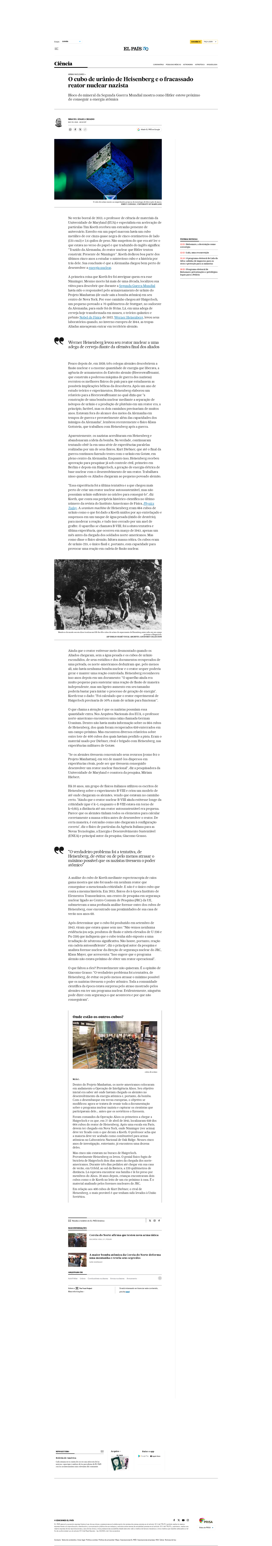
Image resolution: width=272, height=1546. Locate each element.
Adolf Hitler (73, 1278)
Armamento (132, 1278)
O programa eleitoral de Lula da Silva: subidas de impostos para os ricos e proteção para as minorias (199, 261)
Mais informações (75, 1291)
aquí (128, 1291)
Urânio (83, 1278)
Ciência (63, 64)
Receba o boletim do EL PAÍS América (88, 1221)
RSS (157, 1540)
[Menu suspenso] (56, 49)
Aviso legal (81, 1540)
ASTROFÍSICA (200, 65)
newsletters (62, 1451)
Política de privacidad (106, 1540)
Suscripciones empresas (146, 1540)
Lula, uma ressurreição (197, 252)
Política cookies (92, 1540)
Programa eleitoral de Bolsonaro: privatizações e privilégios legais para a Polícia (199, 272)
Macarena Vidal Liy (97, 1239)
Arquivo (115, 1451)
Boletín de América (66, 1458)
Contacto (57, 1540)
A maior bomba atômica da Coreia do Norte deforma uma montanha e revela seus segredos (125, 1256)
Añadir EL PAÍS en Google (150, 129)
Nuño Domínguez (95, 1262)
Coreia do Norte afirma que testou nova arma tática (124, 1235)
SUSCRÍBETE (196, 42)
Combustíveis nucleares (98, 1278)
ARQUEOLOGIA (212, 65)
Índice (162, 1540)
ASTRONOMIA (188, 65)
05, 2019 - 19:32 (77, 122)
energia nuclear (100, 268)
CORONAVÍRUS (158, 65)
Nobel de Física (90, 317)
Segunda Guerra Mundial (137, 286)
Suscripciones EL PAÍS (128, 1540)
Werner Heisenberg (128, 317)
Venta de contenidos (69, 1540)
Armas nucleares (76, 74)
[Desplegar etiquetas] (160, 1278)
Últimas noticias (188, 239)
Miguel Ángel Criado (81, 119)
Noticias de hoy (170, 1540)
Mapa (117, 1540)
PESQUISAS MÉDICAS (173, 65)
